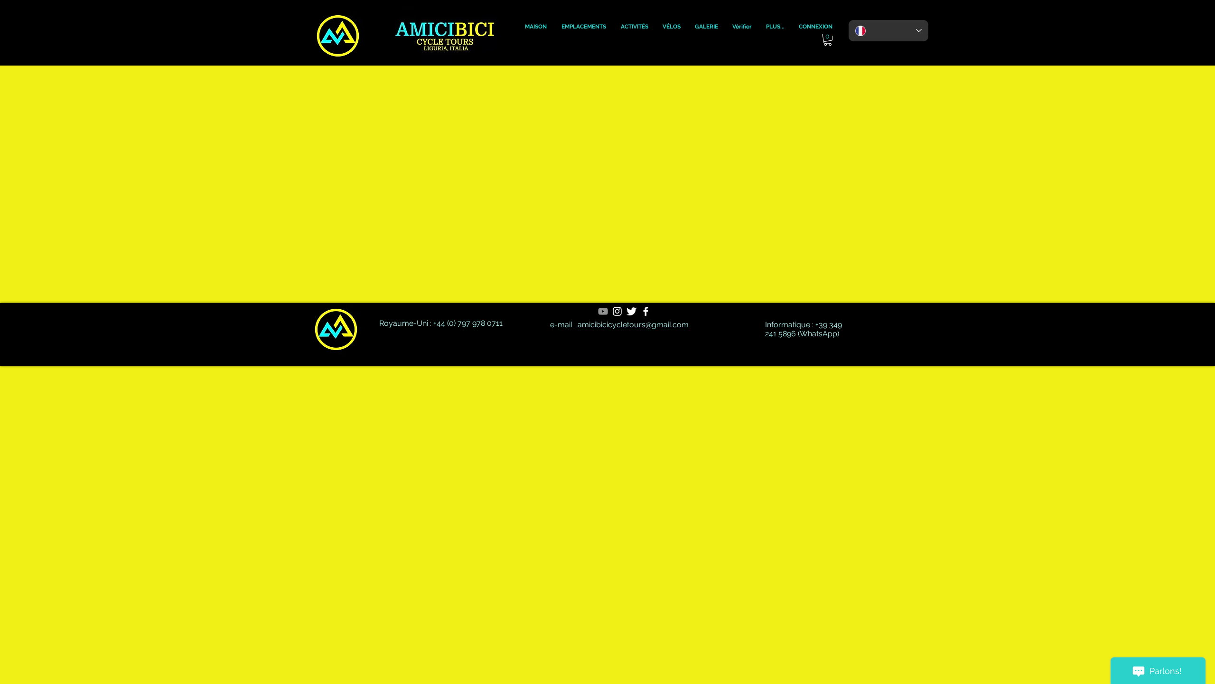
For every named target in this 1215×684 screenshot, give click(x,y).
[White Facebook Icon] (646, 311)
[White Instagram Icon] (617, 311)
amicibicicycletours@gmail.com (633, 324)
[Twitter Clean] (631, 311)
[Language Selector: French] (888, 30)
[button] (535, 27)
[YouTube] (603, 311)
